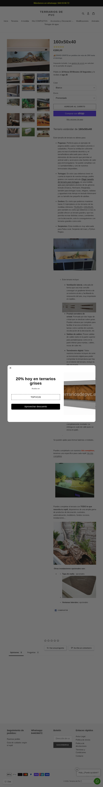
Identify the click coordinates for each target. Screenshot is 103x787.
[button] (35, 397)
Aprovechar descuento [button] (35, 406)
